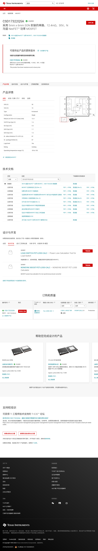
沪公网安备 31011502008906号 (26, 547)
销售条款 (30, 539)
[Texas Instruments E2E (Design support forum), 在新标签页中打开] (60, 504)
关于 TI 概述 (6, 468)
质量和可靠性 (56, 485)
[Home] (13, 3)
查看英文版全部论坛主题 (27, 433)
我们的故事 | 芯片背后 (9, 478)
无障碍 (5, 539)
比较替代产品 (44, 50)
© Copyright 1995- (10, 543)
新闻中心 (5, 474)
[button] (4, 9)
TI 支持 (35, 443)
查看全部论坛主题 (9, 433)
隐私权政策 (21, 539)
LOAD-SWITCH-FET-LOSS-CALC (34, 253)
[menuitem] (88, 9)
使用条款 (47, 438)
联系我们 (54, 468)
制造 (4, 488)
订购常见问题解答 (8, 513)
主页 (4, 13)
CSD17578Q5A (15, 60)
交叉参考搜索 (56, 474)
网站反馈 (50, 539)
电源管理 (10, 13)
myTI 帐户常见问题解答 (59, 488)
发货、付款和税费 (8, 510)
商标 (44, 539)
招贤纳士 (5, 471)
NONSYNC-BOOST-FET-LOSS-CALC (35, 267)
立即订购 (90, 23)
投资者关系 (6, 485)
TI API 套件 (6, 503)
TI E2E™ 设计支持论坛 (58, 471)
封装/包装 (55, 481)
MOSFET (17, 13)
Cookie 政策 (12, 539)
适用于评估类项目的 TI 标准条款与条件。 (15, 280)
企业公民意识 (7, 492)
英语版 (13, 38)
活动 (4, 481)
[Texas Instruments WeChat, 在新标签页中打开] (53, 504)
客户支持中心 (56, 478)
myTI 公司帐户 (7, 506)
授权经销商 (17, 513)
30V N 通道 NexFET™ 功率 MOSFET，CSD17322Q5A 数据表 (28, 35)
